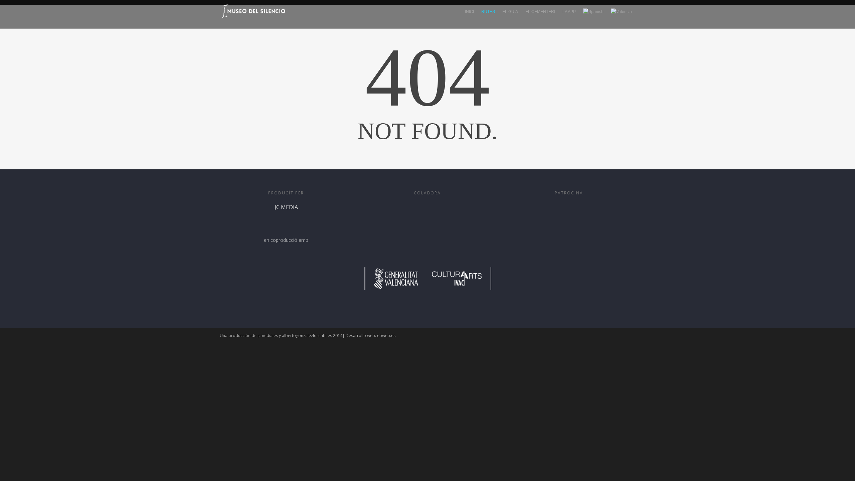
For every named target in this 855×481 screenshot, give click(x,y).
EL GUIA (510, 11)
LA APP (569, 11)
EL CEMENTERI (540, 11)
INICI (469, 11)
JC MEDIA (286, 207)
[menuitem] (593, 16)
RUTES (488, 11)
